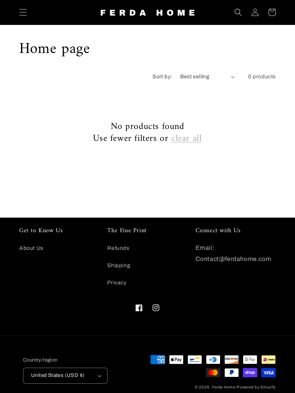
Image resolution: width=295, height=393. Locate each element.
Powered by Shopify (256, 387)
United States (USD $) (58, 375)
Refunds (118, 248)
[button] (23, 12)
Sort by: (162, 76)
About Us (31, 248)
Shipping (118, 265)
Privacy (116, 283)
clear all (186, 139)
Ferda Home (223, 387)
